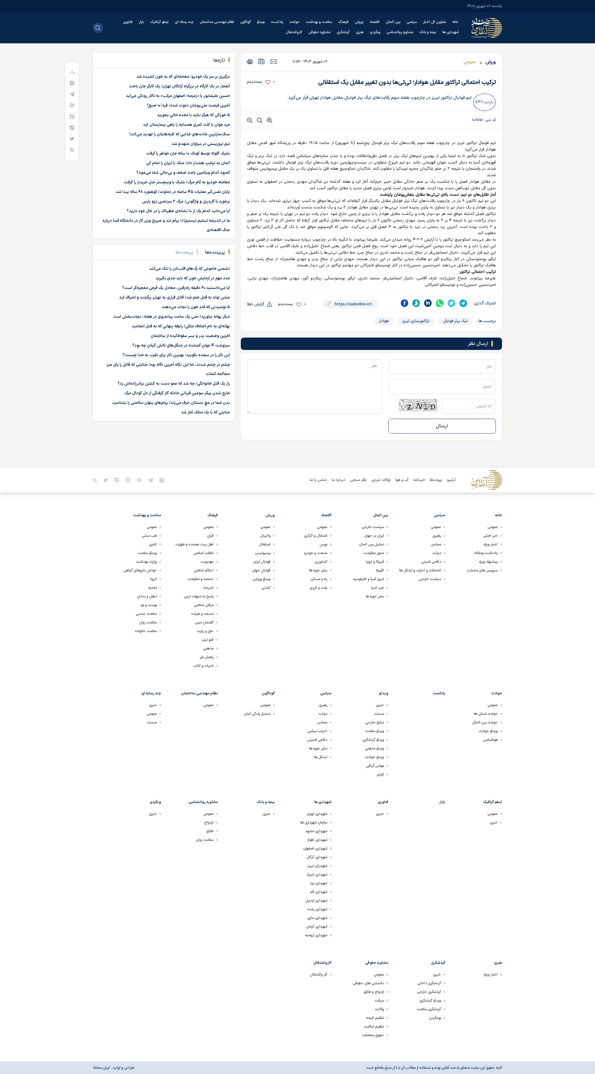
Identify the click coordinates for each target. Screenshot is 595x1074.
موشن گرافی (375, 766)
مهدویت (207, 562)
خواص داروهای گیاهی (140, 570)
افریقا (380, 570)
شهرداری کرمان (316, 926)
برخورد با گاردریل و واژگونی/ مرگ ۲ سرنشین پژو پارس (186, 202)
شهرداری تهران (316, 814)
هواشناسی (490, 740)
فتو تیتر (208, 640)
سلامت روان (148, 622)
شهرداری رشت (317, 909)
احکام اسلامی (204, 570)
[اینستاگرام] (72, 83)
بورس (323, 544)
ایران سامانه (101, 1068)
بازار (141, 22)
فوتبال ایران (262, 562)
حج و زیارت (205, 631)
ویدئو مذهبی (374, 748)
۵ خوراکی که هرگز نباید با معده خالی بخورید (193, 115)
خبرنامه (419, 480)
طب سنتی (149, 536)
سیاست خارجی (430, 579)
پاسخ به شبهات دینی (199, 596)
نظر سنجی (358, 480)
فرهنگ (343, 22)
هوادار (384, 321)
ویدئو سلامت (147, 553)
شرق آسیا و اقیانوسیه (368, 579)
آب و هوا (401, 480)
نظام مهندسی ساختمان (217, 22)
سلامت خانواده (146, 631)
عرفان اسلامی (204, 605)
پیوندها (436, 480)
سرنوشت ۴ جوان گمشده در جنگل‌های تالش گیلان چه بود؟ (181, 346)
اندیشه (208, 588)
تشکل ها (320, 757)
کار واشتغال (318, 974)
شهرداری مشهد (316, 831)
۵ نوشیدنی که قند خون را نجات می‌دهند (196, 307)
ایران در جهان (374, 536)
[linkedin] (428, 303)
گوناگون (245, 22)
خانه (455, 22)
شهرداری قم (318, 892)
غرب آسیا (377, 588)
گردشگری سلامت (429, 1009)
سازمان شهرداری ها (313, 822)
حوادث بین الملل (485, 722)
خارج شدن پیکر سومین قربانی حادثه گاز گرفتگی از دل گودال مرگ (177, 393)
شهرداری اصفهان (315, 848)
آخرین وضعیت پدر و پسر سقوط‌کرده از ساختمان (190, 336)
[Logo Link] (486, 28)
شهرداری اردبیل (316, 900)
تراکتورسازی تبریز (416, 321)
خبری (380, 705)
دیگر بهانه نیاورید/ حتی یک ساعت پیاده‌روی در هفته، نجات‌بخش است (171, 317)
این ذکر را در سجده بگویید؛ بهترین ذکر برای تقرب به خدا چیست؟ (176, 355)
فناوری (128, 22)
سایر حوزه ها (375, 596)
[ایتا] (72, 116)
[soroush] (416, 303)
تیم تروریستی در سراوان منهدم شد (201, 144)
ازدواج (209, 822)
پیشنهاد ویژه (488, 562)
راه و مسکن (319, 579)
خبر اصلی (490, 536)
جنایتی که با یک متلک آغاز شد (205, 412)
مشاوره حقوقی (319, 32)
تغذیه (152, 588)
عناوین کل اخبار (434, 22)
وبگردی (375, 32)
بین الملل (393, 22)
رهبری (436, 536)
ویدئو (261, 22)
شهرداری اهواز (317, 840)
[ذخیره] (261, 61)
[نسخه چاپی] (250, 61)
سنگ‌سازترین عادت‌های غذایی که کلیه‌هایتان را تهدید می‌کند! (179, 134)
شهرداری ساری (317, 918)
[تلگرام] (72, 94)
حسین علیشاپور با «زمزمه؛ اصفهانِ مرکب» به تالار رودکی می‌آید (178, 96)
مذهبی (208, 648)
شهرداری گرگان (316, 857)
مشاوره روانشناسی (399, 32)
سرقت (379, 1000)
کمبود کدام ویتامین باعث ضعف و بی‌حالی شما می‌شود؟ (183, 173)
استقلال (265, 544)
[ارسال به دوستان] (273, 61)
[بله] (72, 127)
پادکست (277, 22)
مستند (379, 714)
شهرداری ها (450, 32)
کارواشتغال (294, 32)
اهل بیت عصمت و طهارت (194, 544)
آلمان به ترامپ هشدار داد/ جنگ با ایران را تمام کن (188, 163)
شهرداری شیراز (317, 874)
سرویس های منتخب (482, 570)
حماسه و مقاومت (200, 579)
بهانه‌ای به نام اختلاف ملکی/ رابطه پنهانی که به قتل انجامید (181, 326)
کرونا (153, 579)
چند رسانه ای (184, 22)
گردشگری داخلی (429, 983)
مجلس (435, 544)
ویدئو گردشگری (373, 740)
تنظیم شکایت (374, 1026)
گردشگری (343, 32)
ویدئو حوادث (488, 731)
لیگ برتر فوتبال (455, 321)
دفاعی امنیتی (431, 562)
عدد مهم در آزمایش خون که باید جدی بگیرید (193, 278)
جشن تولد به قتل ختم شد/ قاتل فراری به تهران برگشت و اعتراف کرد (174, 298)
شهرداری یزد (318, 883)
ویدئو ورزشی (262, 579)
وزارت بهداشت (146, 562)
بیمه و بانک (427, 32)
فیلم (380, 774)
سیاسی (412, 22)
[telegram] (463, 303)
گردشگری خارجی (429, 992)
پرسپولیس (263, 553)
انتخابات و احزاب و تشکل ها (420, 570)
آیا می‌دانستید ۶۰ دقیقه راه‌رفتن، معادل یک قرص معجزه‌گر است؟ (176, 288)
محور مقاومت (374, 553)
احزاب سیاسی (317, 731)
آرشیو (451, 480)
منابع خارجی (374, 722)
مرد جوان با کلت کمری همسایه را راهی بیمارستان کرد (186, 125)
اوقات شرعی (380, 480)
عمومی (470, 62)
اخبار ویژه (491, 544)
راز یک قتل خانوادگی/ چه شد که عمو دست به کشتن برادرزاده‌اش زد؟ (174, 384)
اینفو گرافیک (159, 22)
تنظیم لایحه (375, 1018)
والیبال (265, 536)
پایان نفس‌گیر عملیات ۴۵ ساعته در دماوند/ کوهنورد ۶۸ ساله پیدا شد (173, 192)
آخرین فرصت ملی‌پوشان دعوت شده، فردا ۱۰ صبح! (188, 106)
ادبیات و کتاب (203, 666)
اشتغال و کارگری (315, 536)
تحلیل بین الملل (371, 544)
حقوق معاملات (373, 1035)
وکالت (379, 1009)
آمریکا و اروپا (375, 562)
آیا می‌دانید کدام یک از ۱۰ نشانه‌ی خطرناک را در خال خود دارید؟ (178, 211)
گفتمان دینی (204, 622)
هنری (360, 32)
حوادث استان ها (486, 714)
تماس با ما (318, 480)
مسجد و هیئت (202, 614)
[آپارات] (72, 105)
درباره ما (338, 480)
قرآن (210, 536)
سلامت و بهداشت (319, 22)
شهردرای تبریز (317, 866)
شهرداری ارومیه (316, 935)
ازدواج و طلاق (374, 992)
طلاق (210, 831)
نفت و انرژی (318, 588)
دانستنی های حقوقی (368, 983)
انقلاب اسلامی (203, 553)
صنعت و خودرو (315, 553)
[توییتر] (72, 138)
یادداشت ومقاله (486, 553)
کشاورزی (321, 562)
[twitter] (451, 303)
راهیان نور (207, 657)
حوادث (294, 22)
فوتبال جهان (261, 570)
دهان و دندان (147, 596)
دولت (436, 553)
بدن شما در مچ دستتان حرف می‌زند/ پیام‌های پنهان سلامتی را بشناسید (171, 403)
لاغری (153, 544)
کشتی (266, 588)
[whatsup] (440, 303)
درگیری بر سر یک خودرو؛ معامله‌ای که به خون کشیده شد (183, 77)
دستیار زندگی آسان (257, 714)
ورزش (359, 22)
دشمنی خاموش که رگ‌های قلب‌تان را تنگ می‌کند (189, 269)
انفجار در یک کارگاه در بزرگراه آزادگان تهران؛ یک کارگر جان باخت (179, 86)
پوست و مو (149, 605)
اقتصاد (374, 22)
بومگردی (435, 1018)
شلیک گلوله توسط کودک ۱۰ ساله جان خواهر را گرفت (188, 154)
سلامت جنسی (146, 614)
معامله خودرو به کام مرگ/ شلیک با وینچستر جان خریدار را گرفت (177, 182)
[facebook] (404, 303)
